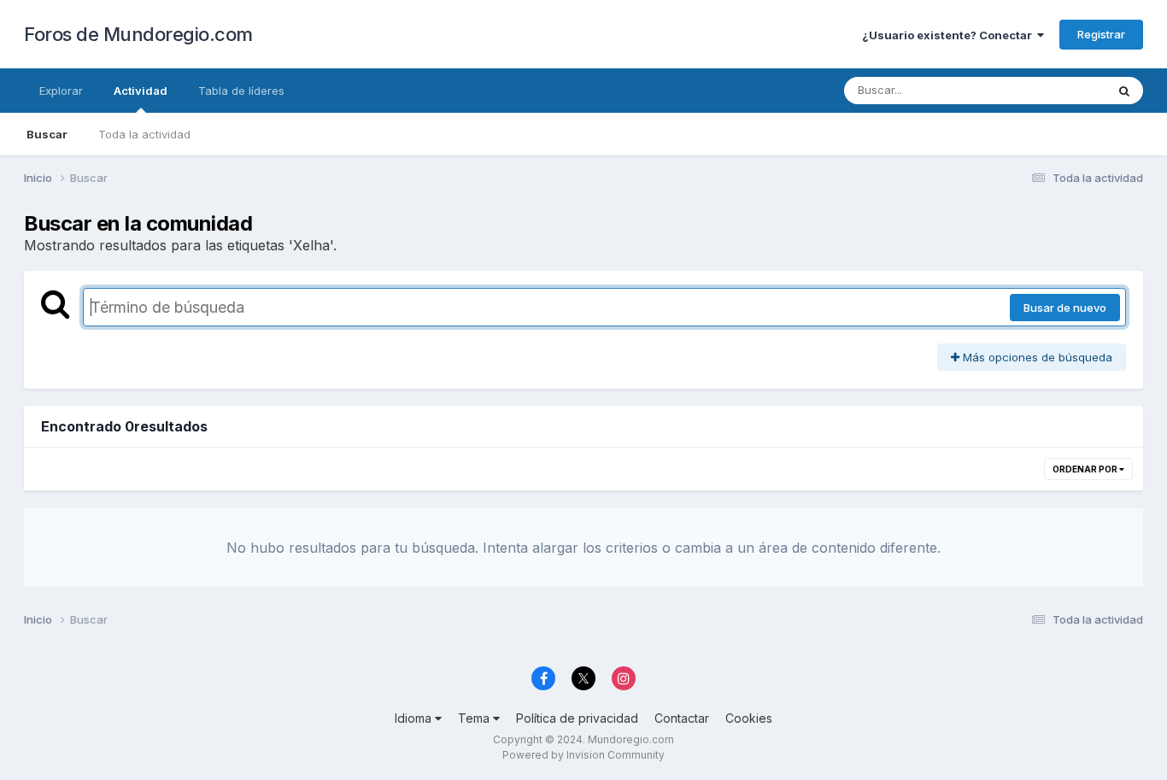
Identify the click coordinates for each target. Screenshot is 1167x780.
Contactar (681, 718)
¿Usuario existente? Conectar (949, 35)
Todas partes (1048, 90)
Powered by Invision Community (583, 754)
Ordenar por (1086, 469)
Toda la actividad (144, 134)
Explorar (61, 90)
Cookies (748, 718)
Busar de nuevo (1064, 307)
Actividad (140, 90)
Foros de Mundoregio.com (138, 34)
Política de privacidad (577, 718)
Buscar (46, 134)
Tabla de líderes (241, 90)
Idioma (415, 718)
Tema (475, 718)
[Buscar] (1124, 90)
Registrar (1101, 34)
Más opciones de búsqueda (1035, 357)
